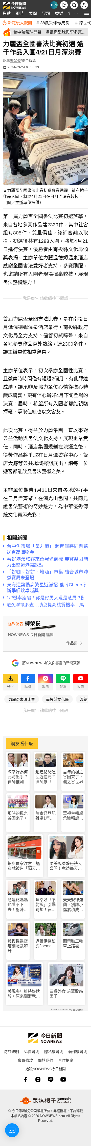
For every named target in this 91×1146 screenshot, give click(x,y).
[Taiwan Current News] (54, 5)
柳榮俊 (15, 60)
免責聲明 (31, 1051)
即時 (20, 13)
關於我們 (45, 1060)
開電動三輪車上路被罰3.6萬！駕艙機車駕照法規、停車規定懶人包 (73, 943)
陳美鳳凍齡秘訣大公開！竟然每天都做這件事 (66, 866)
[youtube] (63, 1079)
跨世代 (85, 22)
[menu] (86, 13)
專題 (46, 13)
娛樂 (59, 13)
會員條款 (25, 1060)
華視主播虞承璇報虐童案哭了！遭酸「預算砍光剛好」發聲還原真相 (73, 816)
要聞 (33, 13)
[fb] (25, 1079)
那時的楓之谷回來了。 (18, 815)
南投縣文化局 (57, 699)
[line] (51, 1079)
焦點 (7, 13)
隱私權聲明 (53, 1051)
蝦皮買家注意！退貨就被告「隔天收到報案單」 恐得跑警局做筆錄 (24, 866)
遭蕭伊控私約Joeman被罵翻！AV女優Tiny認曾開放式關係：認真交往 (45, 943)
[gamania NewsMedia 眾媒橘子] (45, 1101)
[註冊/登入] (84, 5)
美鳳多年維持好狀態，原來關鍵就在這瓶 (24, 994)
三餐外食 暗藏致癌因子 (66, 993)
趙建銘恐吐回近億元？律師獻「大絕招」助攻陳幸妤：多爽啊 (45, 777)
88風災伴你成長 (54, 22)
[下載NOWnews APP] (64, 5)
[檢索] (74, 5)
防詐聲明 (11, 1051)
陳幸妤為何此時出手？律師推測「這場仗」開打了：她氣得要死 (18, 777)
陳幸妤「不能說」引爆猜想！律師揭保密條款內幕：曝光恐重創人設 (45, 905)
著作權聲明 (77, 1051)
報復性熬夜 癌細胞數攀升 (18, 946)
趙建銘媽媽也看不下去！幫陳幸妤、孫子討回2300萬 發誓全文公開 (18, 905)
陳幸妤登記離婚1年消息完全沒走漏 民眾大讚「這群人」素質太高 (45, 816)
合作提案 (65, 1060)
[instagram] (38, 1079)
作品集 (72, 643)
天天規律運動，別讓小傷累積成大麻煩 (73, 905)
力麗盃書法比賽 (21, 699)
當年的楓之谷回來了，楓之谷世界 (73, 777)
